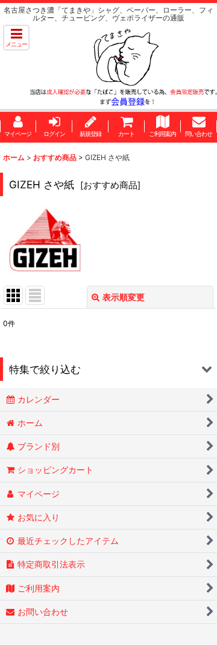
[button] (16, 38)
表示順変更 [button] (123, 297)
